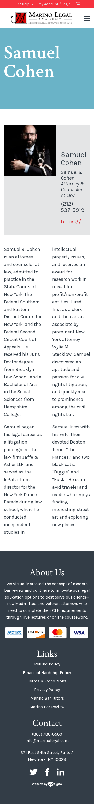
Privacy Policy (47, 689)
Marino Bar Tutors (47, 698)
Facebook (47, 772)
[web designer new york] (47, 784)
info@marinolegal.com (47, 740)
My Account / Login (54, 4)
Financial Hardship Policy (47, 672)
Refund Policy (47, 664)
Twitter (33, 772)
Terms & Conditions (47, 680)
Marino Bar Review (47, 706)
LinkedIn (60, 772)
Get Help (22, 4)
